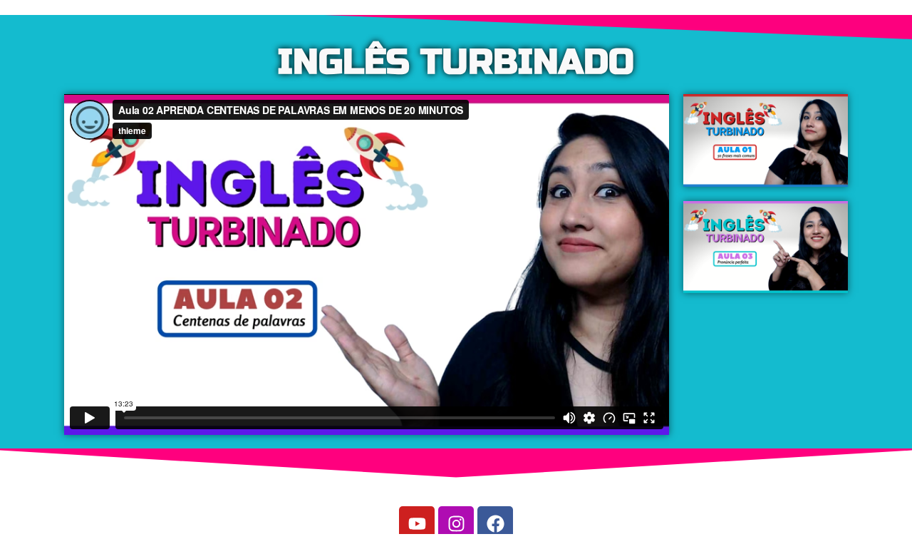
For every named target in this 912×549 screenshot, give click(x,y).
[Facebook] (495, 524)
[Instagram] (456, 524)
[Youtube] (417, 524)
